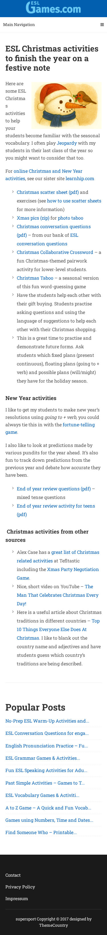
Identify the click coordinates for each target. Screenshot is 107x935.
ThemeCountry (53, 925)
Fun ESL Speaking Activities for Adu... (46, 770)
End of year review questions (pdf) (54, 489)
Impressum (16, 898)
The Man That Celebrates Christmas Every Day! (57, 594)
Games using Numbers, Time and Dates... (49, 820)
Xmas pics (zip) (33, 218)
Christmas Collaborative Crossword (55, 252)
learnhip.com (80, 178)
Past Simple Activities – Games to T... (45, 783)
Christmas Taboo (35, 278)
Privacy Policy (20, 887)
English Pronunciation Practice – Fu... (46, 746)
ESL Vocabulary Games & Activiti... (42, 795)
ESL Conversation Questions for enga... (47, 733)
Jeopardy (67, 143)
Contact (13, 875)
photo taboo (70, 218)
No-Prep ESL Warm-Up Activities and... (47, 721)
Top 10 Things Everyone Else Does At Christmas (58, 629)
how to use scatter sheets (74, 201)
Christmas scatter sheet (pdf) (48, 192)
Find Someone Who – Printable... (41, 832)
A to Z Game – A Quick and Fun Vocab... (48, 808)
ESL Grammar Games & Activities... (42, 758)
